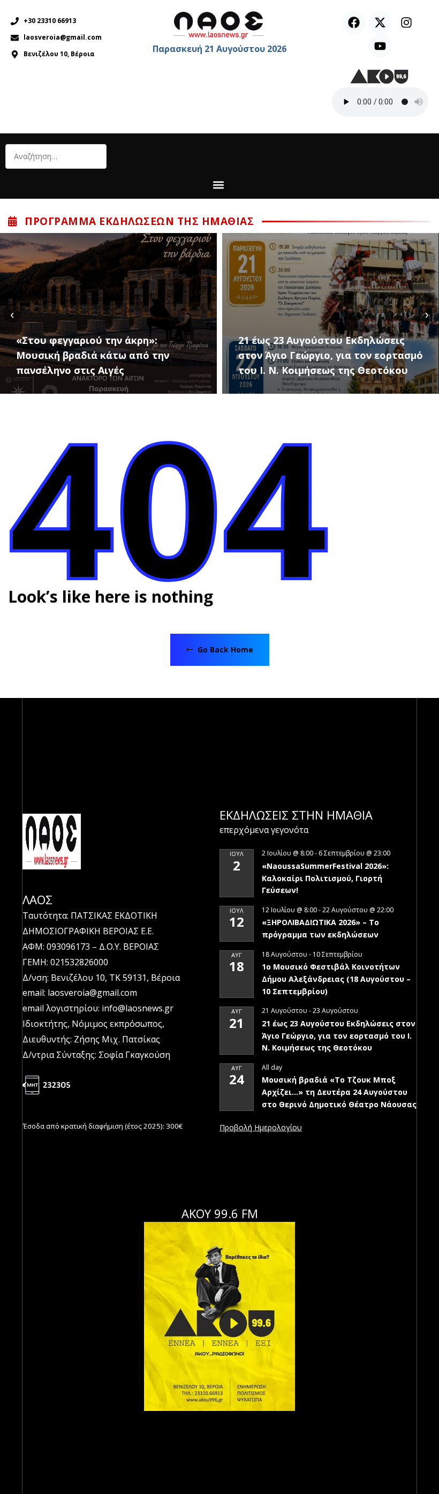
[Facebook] (354, 22)
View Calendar (261, 1128)
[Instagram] (406, 22)
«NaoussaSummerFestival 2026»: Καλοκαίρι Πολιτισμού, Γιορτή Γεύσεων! (325, 878)
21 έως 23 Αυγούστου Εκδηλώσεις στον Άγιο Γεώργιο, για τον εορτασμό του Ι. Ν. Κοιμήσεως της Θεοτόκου (330, 355)
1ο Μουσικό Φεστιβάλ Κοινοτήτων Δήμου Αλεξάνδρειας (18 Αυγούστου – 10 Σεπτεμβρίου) (336, 979)
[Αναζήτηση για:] (56, 156)
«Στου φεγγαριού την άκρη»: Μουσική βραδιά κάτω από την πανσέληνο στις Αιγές (92, 355)
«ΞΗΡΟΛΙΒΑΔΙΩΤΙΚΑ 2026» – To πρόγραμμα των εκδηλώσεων (320, 928)
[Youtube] (380, 46)
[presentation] (12, 313)
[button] (218, 184)
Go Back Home (224, 649)
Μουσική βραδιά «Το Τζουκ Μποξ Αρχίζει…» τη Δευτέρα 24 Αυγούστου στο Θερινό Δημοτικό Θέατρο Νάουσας (339, 1092)
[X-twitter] (380, 22)
